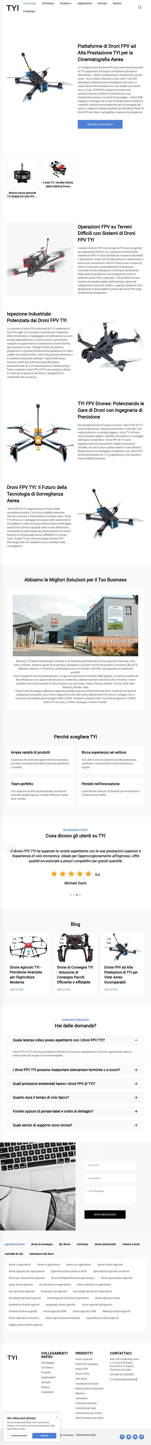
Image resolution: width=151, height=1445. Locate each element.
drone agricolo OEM (55, 1311)
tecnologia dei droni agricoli (25, 1298)
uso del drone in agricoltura (55, 1284)
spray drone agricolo (21, 1284)
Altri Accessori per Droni (90, 1417)
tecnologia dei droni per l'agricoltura (68, 1298)
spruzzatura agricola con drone (111, 1271)
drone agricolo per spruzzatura (27, 1271)
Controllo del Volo (86, 1408)
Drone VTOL (83, 1373)
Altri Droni (81, 1378)
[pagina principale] (13, 7)
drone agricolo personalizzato (63, 1317)
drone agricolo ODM (84, 1311)
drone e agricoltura (20, 1264)
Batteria (80, 1393)
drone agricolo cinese (107, 1298)
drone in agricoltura (48, 1264)
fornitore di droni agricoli (23, 1311)
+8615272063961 (124, 1374)
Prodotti (46, 1372)
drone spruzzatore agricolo (116, 1277)
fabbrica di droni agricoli (116, 1311)
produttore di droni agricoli (24, 1304)
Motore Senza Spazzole (89, 1388)
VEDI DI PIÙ (16, 989)
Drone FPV (82, 1368)
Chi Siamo (47, 1367)
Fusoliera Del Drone (87, 1383)
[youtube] (128, 1436)
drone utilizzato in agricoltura (94, 1284)
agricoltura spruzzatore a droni (69, 1271)
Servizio (46, 1382)
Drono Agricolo (84, 1359)
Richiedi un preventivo (100, 124)
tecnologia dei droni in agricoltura (92, 1291)
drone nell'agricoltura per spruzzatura (73, 1277)
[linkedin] (135, 1436)
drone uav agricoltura (78, 1264)
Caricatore (82, 1398)
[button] (71, 895)
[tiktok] (141, 1436)
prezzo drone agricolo (110, 1264)
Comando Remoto (86, 1403)
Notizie (45, 1387)
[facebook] (122, 1436)
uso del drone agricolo (22, 1291)
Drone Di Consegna (87, 1364)
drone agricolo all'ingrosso (97, 1304)
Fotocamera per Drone (89, 1413)
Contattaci (29, 11)
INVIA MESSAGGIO (105, 1214)
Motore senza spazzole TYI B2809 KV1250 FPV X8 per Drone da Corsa (22, 194)
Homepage (47, 1362)
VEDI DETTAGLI (22, 173)
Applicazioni (48, 1377)
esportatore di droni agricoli (102, 1317)
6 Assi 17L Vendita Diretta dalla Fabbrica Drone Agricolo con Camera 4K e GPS (58, 184)
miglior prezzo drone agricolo (26, 1324)
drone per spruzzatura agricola (27, 1277)
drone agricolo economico (24, 1317)
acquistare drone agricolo (61, 1304)
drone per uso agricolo (54, 1291)
